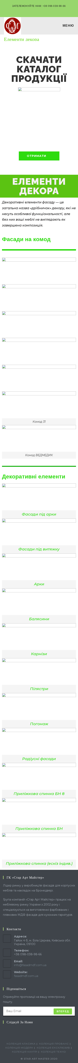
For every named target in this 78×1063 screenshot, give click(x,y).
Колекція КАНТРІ (24, 1051)
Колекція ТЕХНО (53, 1051)
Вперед (63, 1011)
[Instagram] (10, 1031)
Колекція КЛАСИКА (21, 1043)
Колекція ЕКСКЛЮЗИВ (53, 1047)
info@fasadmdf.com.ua (30, 965)
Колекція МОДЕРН (19, 1047)
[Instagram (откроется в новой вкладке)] (39, 10)
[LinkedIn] (15, 1031)
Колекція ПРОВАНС (54, 1043)
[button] (39, 155)
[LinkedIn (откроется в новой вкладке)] (44, 10)
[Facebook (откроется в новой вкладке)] (34, 10)
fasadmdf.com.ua (26, 976)
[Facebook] (5, 1031)
